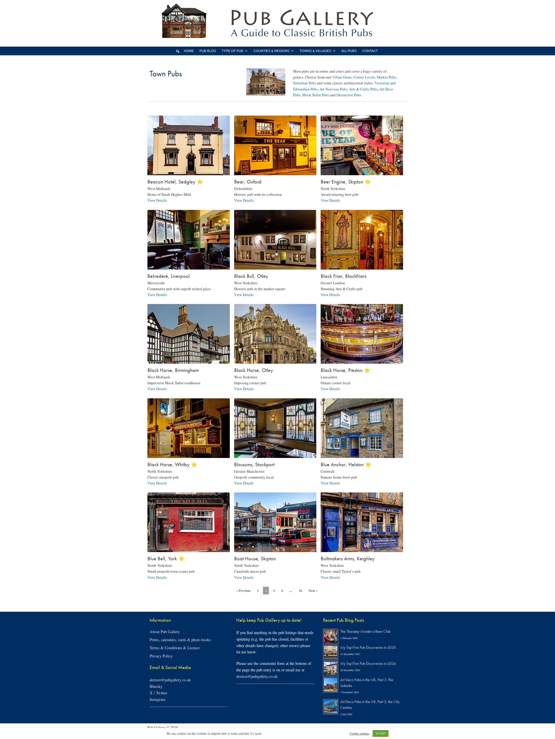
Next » (313, 590)
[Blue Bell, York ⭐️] (188, 549)
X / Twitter (158, 692)
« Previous (243, 590)
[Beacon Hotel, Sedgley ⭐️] (188, 172)
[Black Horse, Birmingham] (188, 360)
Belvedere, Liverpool (168, 276)
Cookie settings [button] (359, 734)
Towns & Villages (315, 51)
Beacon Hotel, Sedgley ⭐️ (175, 181)
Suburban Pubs (304, 82)
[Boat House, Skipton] (275, 549)
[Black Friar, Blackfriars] (362, 266)
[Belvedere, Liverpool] (188, 266)
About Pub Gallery (165, 631)
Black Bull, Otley (251, 276)
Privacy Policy (161, 656)
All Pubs (349, 51)
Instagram (157, 699)
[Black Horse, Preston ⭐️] (362, 360)
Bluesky (156, 686)
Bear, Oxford (247, 181)
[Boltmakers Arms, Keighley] (362, 549)
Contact (370, 51)
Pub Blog (207, 51)
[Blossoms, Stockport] (275, 454)
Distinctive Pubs (348, 94)
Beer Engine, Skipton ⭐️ (346, 181)
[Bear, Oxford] (275, 172)
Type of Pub (232, 51)
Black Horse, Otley (253, 370)
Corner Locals (364, 77)
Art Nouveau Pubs (333, 89)
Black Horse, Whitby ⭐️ (172, 464)
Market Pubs (386, 77)
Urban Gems (342, 77)
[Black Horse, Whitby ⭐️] (188, 454)
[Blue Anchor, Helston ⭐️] (362, 454)
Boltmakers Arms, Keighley (348, 558)
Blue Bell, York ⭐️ (166, 558)
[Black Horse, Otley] (275, 360)
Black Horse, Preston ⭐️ (345, 370)
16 (300, 590)
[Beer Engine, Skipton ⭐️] (362, 172)
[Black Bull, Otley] (275, 266)
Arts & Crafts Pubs (363, 89)
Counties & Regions (271, 51)
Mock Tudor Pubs (315, 94)
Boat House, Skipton (255, 558)
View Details (157, 200)
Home (189, 51)
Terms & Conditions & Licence (175, 647)
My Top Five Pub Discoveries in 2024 (368, 663)
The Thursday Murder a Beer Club (365, 631)
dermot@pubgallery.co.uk (170, 679)
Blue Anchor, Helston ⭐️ (346, 464)
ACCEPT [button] (380, 733)
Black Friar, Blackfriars (343, 276)
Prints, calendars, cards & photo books (180, 639)
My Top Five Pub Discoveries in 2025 (368, 647)
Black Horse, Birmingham (173, 370)
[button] (178, 51)
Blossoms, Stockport (254, 464)
